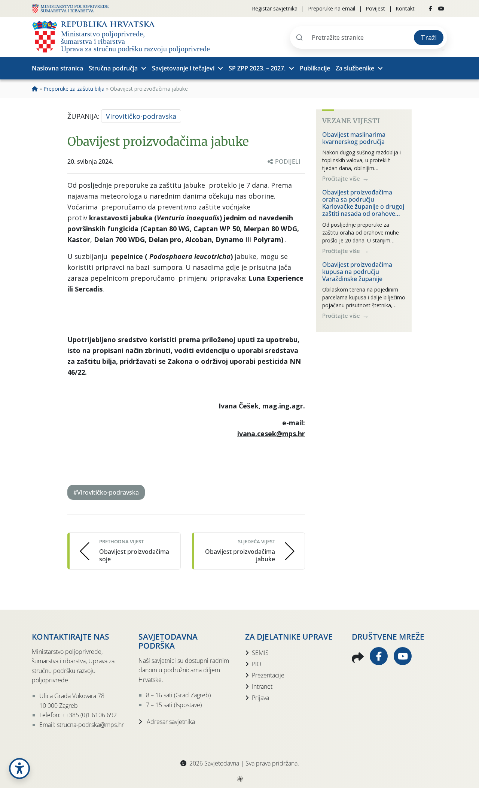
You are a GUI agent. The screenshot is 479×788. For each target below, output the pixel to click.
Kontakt (405, 8)
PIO (256, 664)
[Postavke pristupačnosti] (19, 768)
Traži (429, 37)
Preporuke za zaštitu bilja (73, 88)
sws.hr (240, 778)
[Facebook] (430, 9)
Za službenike (355, 68)
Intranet (262, 686)
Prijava (260, 698)
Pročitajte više (341, 178)
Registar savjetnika (275, 8)
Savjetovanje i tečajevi (183, 68)
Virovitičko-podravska (141, 116)
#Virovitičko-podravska (106, 492)
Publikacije (315, 68)
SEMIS (260, 653)
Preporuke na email (331, 8)
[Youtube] (441, 9)
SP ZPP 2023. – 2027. (257, 68)
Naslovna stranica (57, 68)
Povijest (375, 8)
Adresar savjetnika (170, 722)
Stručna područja (113, 68)
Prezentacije (268, 675)
